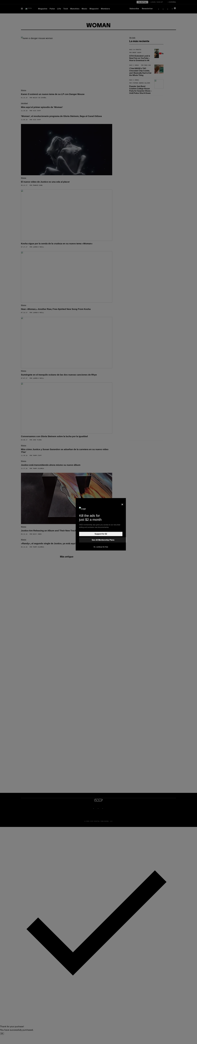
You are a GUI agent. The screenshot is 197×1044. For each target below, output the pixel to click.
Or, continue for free (101, 547)
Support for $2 (101, 534)
